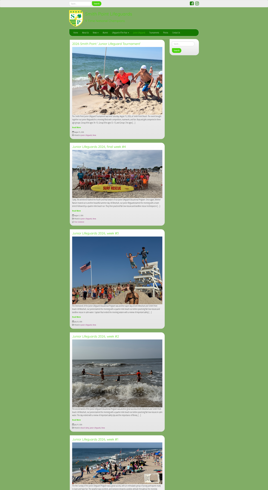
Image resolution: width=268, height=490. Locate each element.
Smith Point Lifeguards (108, 14)
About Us (85, 32)
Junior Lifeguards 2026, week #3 (95, 233)
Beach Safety (85, 427)
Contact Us (176, 32)
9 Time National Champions (105, 21)
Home (75, 32)
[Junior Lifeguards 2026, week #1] (117, 463)
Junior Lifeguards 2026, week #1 (95, 439)
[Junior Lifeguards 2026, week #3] (117, 270)
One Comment (79, 221)
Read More (76, 127)
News (95, 32)
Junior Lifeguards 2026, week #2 (95, 336)
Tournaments (154, 32)
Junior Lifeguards (139, 32)
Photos (165, 32)
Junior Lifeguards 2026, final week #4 (99, 147)
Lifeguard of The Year (120, 32)
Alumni (105, 32)
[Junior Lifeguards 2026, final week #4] (117, 174)
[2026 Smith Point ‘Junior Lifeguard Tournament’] (117, 81)
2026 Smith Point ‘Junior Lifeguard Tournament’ (106, 44)
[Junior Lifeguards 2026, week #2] (117, 373)
